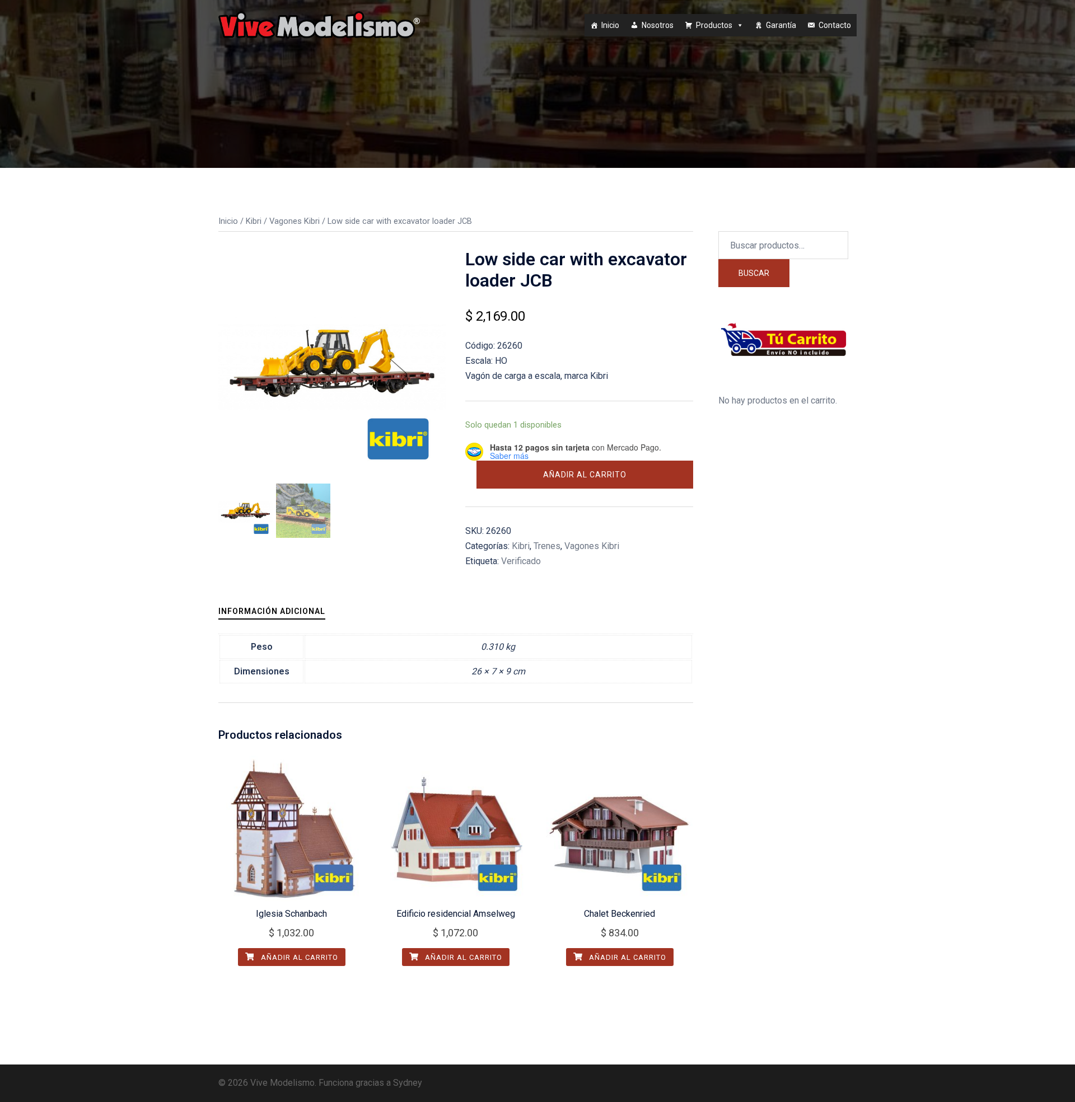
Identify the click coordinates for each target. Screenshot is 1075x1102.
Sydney (407, 1082)
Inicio (610, 25)
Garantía (781, 25)
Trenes (547, 546)
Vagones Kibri (294, 221)
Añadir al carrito (585, 474)
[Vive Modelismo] (319, 24)
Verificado (521, 561)
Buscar (754, 273)
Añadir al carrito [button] (298, 957)
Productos (714, 25)
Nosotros (658, 25)
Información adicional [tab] (271, 611)
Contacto (835, 25)
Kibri (253, 221)
